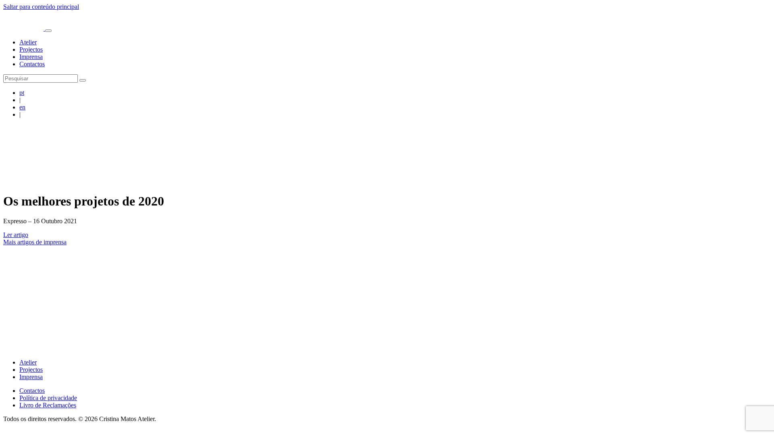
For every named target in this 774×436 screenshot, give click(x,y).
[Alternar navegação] (48, 30)
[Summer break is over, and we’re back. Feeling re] (45, 274)
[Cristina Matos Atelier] (24, 28)
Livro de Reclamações (47, 405)
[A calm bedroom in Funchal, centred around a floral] (349, 274)
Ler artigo (15, 234)
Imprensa (31, 56)
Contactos (32, 64)
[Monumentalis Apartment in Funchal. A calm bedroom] (501, 274)
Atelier (28, 42)
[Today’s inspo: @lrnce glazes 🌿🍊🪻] (729, 274)
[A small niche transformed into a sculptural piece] (197, 274)
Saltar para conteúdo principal (41, 6)
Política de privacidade (48, 397)
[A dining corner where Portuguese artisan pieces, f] (273, 274)
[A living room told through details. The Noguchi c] (121, 274)
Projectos (31, 49)
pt (21, 92)
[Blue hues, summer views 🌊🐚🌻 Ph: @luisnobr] (653, 274)
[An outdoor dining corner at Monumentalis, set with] (425, 274)
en (22, 107)
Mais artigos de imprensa (35, 242)
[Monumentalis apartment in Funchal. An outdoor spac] (577, 274)
